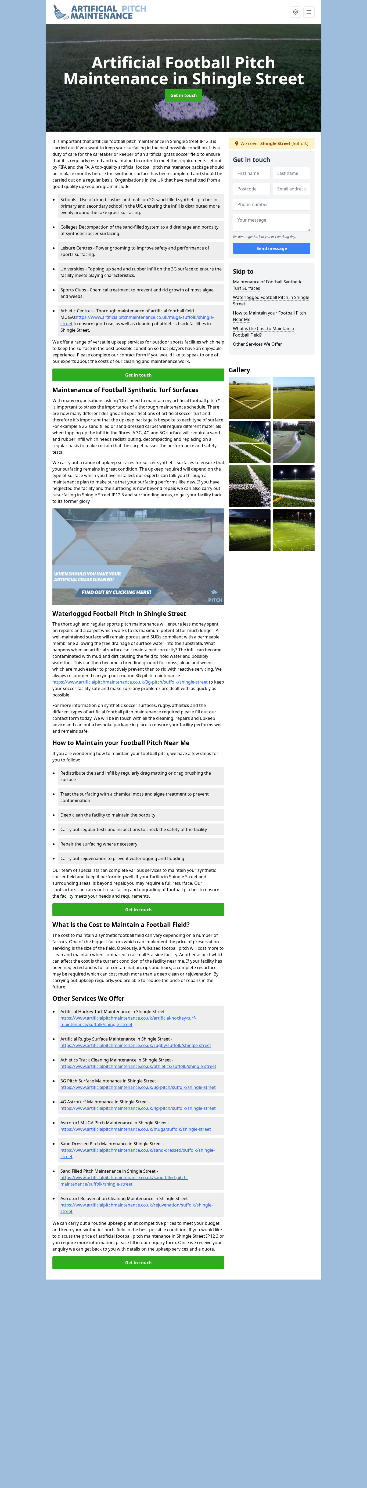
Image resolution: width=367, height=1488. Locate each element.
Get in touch (183, 95)
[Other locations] (295, 12)
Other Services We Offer (257, 344)
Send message (272, 248)
